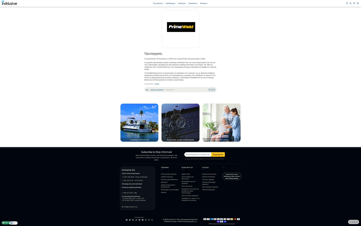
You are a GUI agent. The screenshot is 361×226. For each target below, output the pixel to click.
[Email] (149, 219)
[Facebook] (126, 219)
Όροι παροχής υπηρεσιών (210, 187)
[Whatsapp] (145, 219)
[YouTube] (142, 219)
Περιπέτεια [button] (193, 3)
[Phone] (152, 219)
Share (213, 89)
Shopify (174, 221)
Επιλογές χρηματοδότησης (169, 179)
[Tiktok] (136, 219)
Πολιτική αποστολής (208, 177)
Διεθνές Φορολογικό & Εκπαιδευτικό (168, 186)
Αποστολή (164, 182)
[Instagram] (133, 219)
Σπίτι (147, 89)
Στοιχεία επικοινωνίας (209, 174)
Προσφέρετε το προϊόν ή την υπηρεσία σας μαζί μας (191, 199)
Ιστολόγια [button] (181, 3)
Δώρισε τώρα (186, 174)
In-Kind (157, 84)
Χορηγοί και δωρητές (157, 89)
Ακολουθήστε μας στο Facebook (189, 182)
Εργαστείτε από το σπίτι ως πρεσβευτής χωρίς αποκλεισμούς (190, 191)
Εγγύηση (163, 192)
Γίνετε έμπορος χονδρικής (190, 195)
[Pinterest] (139, 219)
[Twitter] (129, 219)
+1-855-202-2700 (127, 180)
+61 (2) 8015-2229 (128, 200)
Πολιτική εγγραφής (208, 179)
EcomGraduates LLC (190, 221)
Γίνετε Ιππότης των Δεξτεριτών (188, 178)
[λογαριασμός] (350, 3)
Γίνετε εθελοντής (187, 186)
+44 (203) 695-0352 (128, 198)
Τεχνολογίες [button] (157, 3)
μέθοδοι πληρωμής (167, 177)
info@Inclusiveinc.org (130, 207)
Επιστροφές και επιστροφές (170, 189)
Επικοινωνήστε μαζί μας (168, 174)
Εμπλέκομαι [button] (170, 3)
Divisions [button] (203, 3)
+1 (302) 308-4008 (128, 177)
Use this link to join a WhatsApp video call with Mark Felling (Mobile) (232, 176)
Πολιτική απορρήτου (208, 189)
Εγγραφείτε (218, 154)
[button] (347, 3)
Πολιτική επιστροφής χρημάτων (208, 183)
